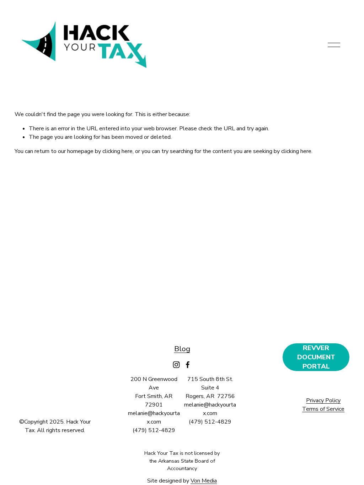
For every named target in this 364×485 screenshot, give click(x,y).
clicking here (117, 151)
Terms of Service (323, 409)
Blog (182, 349)
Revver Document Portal (316, 357)
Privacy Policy (323, 400)
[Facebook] (187, 364)
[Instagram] (176, 364)
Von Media (204, 481)
